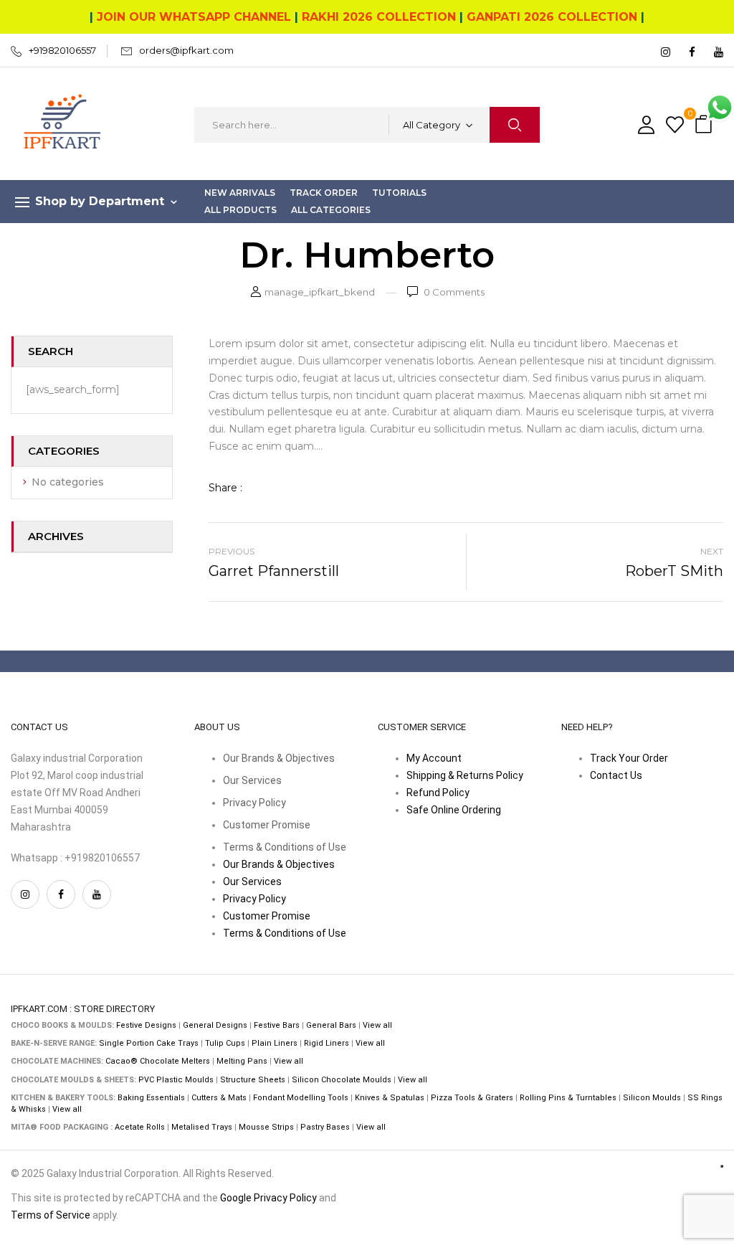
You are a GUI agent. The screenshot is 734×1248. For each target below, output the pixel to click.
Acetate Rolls (140, 1127)
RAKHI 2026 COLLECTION (379, 17)
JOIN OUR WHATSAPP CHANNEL (194, 17)
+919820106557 (62, 50)
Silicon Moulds (652, 1097)
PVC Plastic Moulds (176, 1079)
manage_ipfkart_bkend (319, 292)
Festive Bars (277, 1025)
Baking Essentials (151, 1097)
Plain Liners (274, 1043)
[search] (515, 125)
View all (377, 1025)
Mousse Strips (266, 1127)
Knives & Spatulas (389, 1097)
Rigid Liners (326, 1043)
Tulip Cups (225, 1043)
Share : (225, 487)
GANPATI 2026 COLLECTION (552, 17)
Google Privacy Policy (268, 1198)
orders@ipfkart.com (186, 50)
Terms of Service (50, 1215)
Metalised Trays (201, 1127)
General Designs (215, 1025)
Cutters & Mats (219, 1097)
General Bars (331, 1025)
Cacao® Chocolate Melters (157, 1061)
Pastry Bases (325, 1127)
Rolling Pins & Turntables (568, 1097)
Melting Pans (241, 1061)
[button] (705, 125)
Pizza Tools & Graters (472, 1097)
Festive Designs (146, 1025)
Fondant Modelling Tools (300, 1097)
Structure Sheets (252, 1079)
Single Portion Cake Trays (149, 1043)
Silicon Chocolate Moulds (341, 1079)
